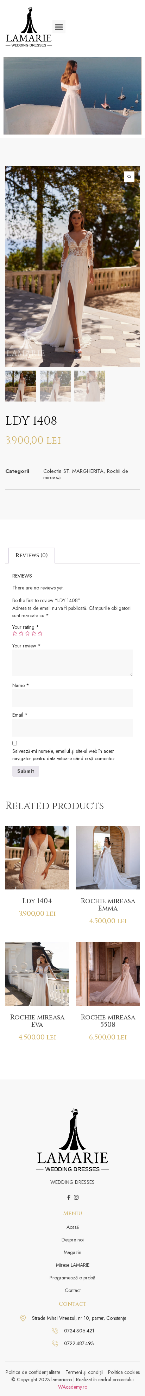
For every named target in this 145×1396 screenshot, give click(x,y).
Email (20, 714)
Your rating (25, 627)
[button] (59, 26)
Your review (26, 645)
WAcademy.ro (72, 1386)
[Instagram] (76, 1197)
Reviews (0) (31, 555)
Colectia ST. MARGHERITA (73, 471)
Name (20, 685)
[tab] (31, 555)
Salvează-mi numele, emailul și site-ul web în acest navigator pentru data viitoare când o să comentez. (64, 755)
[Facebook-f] (68, 1197)
